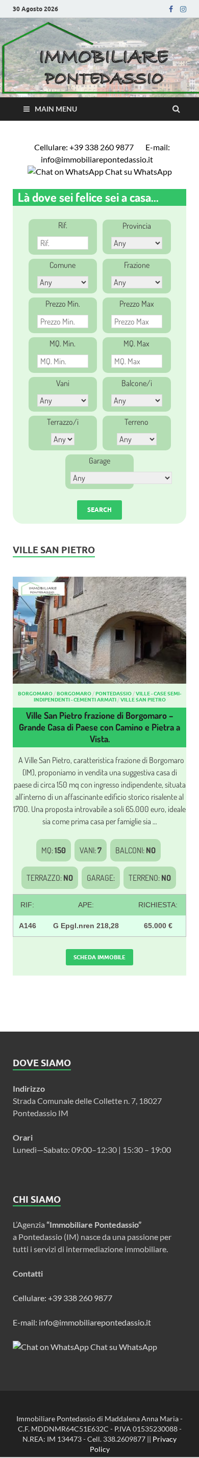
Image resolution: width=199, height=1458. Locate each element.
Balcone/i (136, 383)
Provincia (136, 226)
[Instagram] (183, 9)
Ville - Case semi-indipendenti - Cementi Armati (108, 696)
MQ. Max (136, 343)
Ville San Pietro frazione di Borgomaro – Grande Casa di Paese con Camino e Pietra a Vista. (99, 727)
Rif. (62, 225)
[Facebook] (171, 9)
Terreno (136, 422)
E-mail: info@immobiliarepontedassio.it (105, 153)
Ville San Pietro (143, 699)
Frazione (137, 265)
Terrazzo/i (63, 422)
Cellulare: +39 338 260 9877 (84, 147)
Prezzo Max (136, 304)
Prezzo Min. (62, 304)
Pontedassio (113, 693)
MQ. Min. (62, 343)
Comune (62, 265)
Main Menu (56, 108)
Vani (62, 383)
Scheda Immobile (99, 957)
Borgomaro (35, 693)
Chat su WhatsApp (138, 171)
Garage (99, 460)
